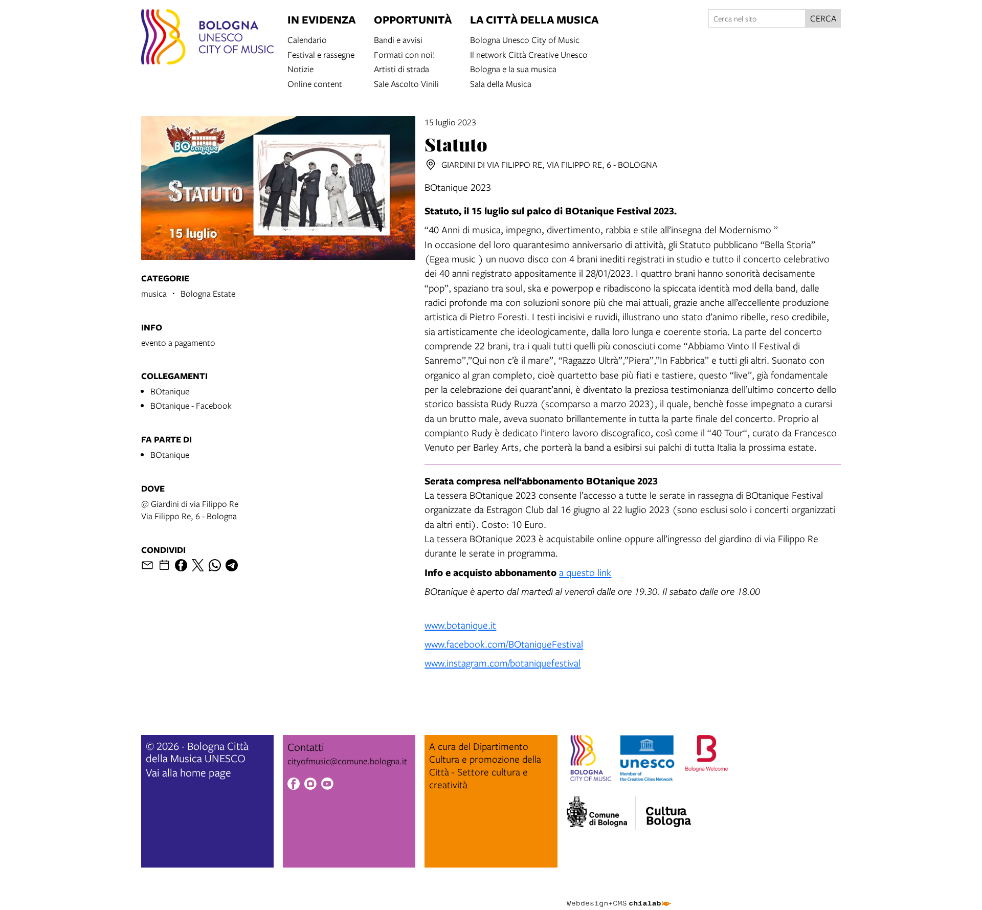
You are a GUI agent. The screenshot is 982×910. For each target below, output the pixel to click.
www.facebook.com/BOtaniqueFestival (504, 643)
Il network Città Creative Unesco (529, 54)
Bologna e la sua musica (513, 68)
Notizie (300, 68)
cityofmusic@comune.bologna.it (347, 761)
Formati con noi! (404, 54)
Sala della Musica (500, 83)
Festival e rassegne (320, 54)
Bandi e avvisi (398, 39)
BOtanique (169, 391)
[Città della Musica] (668, 810)
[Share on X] (198, 565)
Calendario (307, 39)
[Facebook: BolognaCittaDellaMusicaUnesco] (293, 785)
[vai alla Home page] (207, 38)
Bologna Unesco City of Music (524, 39)
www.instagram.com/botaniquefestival (503, 662)
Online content (314, 83)
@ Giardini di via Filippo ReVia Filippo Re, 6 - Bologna (189, 510)
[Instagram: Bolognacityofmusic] (310, 785)
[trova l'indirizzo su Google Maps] (431, 165)
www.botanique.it (460, 624)
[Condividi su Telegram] (232, 565)
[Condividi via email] (147, 565)
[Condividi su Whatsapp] (215, 565)
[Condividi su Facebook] (181, 565)
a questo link (585, 572)
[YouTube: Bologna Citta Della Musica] (327, 785)
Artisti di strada (401, 68)
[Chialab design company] (619, 894)
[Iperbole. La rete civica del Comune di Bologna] (601, 813)
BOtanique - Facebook (191, 405)
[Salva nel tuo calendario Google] (164, 565)
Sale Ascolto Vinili (406, 83)
